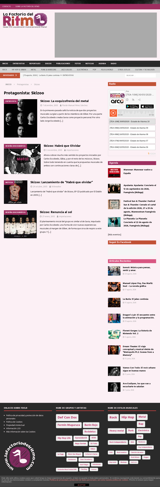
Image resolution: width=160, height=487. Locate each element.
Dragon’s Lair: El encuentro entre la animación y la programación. (139, 316)
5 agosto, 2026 (130, 337)
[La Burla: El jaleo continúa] (114, 302)
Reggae (146, 457)
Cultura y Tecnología (145, 69)
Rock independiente (118, 442)
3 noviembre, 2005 (54, 150)
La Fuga (61, 454)
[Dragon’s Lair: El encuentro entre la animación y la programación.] (114, 318)
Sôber (93, 449)
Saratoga (93, 469)
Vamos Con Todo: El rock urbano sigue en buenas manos (139, 369)
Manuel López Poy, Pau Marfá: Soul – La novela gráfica (138, 285)
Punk (131, 431)
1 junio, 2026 (129, 390)
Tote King (84, 469)
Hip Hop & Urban (19, 69)
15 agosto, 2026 (130, 302)
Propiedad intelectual (15, 425)
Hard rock (134, 462)
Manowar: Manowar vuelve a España (138, 171)
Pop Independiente (145, 447)
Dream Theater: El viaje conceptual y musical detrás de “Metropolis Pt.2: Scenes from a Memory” (138, 351)
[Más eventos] (114, 235)
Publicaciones (63, 63)
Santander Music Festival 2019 (67, 470)
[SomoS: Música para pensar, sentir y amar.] (114, 271)
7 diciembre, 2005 (50, 105)
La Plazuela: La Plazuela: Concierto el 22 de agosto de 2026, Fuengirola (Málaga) (138, 222)
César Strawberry (86, 459)
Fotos (78, 63)
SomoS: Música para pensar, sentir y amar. (136, 269)
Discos (48, 63)
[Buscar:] (140, 75)
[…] (61, 121)
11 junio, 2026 (130, 374)
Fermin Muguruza (69, 425)
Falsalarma (72, 459)
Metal (33, 69)
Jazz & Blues (66, 69)
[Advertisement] (107, 34)
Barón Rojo (91, 425)
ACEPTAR (81, 485)
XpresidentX (81, 438)
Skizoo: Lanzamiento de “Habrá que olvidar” (61, 182)
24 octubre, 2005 (40, 186)
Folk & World (107, 69)
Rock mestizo (122, 452)
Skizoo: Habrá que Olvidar (62, 145)
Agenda (102, 63)
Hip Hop (128, 417)
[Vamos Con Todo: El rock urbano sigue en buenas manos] (114, 371)
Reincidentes (97, 465)
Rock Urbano (135, 457)
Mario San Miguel (74, 454)
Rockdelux (90, 432)
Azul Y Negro (84, 465)
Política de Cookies (14, 422)
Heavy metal (117, 431)
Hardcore (141, 442)
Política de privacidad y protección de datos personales (24, 417)
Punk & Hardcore (48, 69)
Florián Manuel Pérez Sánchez (75, 105)
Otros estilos (124, 69)
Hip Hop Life (64, 438)
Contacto (6, 6)
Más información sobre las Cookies (20, 431)
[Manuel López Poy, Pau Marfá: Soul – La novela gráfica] (114, 286)
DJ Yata (94, 443)
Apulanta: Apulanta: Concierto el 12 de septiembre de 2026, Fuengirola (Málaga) (140, 189)
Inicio (5, 63)
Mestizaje (124, 462)
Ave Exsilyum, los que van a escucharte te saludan (136, 385)
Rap (141, 424)
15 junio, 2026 (130, 358)
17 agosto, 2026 (130, 289)
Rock (4, 69)
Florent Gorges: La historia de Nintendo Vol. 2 (137, 332)
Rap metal (113, 462)
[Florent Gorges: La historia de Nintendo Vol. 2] (114, 334)
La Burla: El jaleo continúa (135, 299)
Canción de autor (137, 452)
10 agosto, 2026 (130, 321)
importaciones (72, 150)
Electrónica (82, 69)
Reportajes (34, 63)
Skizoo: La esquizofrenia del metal (64, 101)
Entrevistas (19, 63)
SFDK (94, 437)
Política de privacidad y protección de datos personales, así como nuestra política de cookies (89, 480)
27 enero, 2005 (48, 216)
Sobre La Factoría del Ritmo (27, 6)
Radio (113, 63)
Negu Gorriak (80, 443)
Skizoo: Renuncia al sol (56, 212)
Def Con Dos (67, 417)
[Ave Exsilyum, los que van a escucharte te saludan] (114, 387)
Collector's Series (91, 454)
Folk (111, 452)
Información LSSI (13, 428)
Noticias (89, 63)
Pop (94, 69)
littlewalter (56, 186)
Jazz (132, 442)
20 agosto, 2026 (130, 274)
